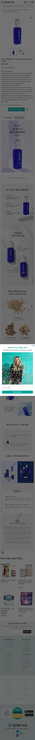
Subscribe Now (17, 392)
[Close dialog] (33, 345)
